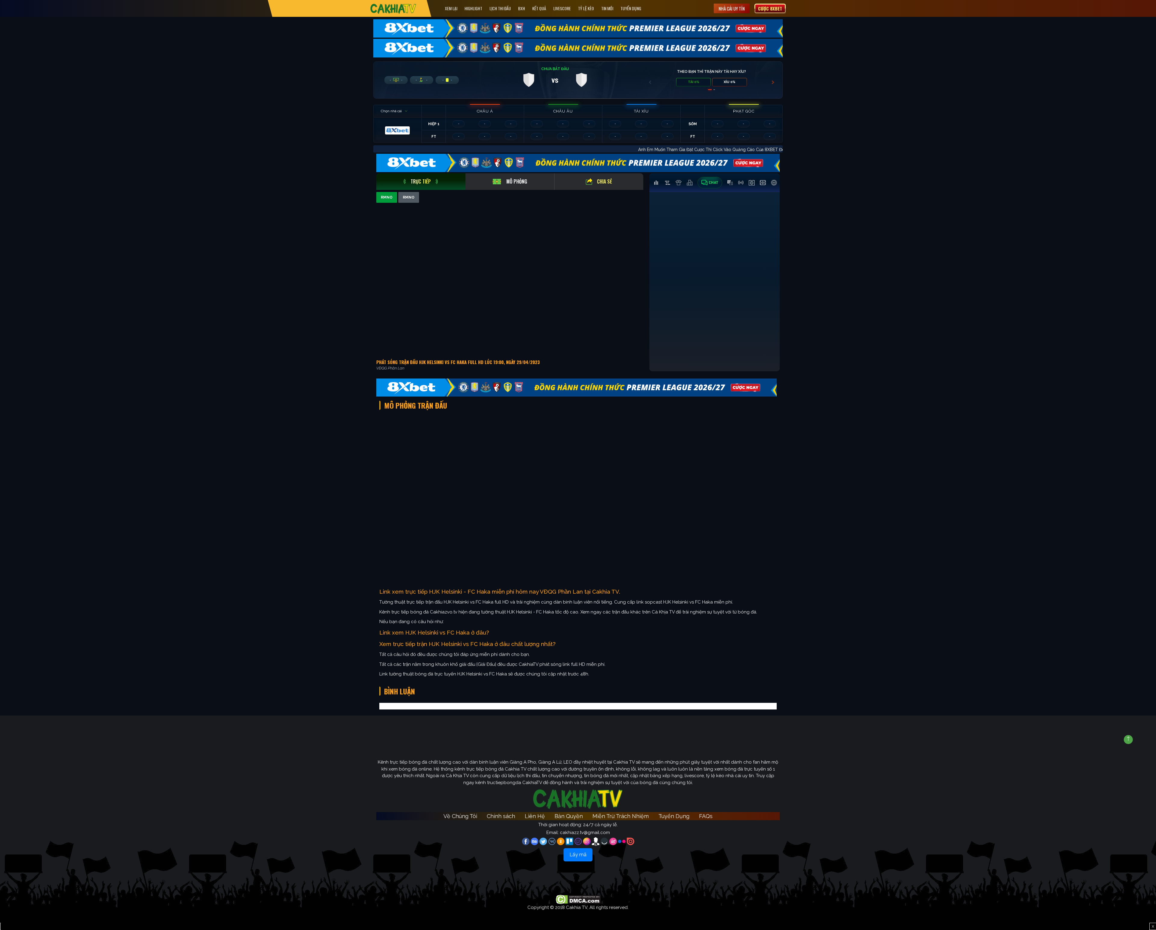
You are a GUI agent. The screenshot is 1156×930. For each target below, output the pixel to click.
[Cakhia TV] (393, 8)
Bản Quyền (569, 816)
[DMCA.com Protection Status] (578, 899)
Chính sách (501, 816)
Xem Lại (451, 8)
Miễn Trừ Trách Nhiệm (620, 816)
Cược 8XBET (770, 8)
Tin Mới (607, 8)
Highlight (473, 8)
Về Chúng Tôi (460, 816)
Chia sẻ (604, 181)
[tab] (420, 181)
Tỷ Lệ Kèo (586, 8)
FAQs (706, 816)
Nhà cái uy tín (732, 8)
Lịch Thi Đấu (500, 8)
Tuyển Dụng (630, 8)
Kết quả (539, 8)
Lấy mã (578, 854)
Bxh (521, 8)
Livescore (562, 8)
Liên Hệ (535, 816)
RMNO (387, 197)
